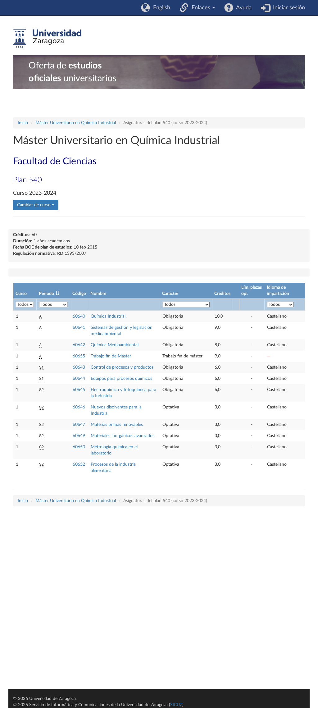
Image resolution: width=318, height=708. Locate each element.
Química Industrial (108, 316)
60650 (79, 447)
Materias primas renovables (117, 424)
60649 (79, 436)
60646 (79, 407)
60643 (79, 367)
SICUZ (176, 705)
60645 (79, 390)
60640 (79, 316)
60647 (79, 424)
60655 (79, 356)
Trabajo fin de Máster (111, 356)
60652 (79, 464)
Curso (21, 293)
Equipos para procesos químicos (121, 378)
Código (79, 293)
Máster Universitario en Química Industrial (75, 123)
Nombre (98, 293)
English (160, 8)
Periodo (46, 293)
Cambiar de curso (34, 205)
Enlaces (200, 8)
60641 (79, 327)
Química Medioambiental (115, 345)
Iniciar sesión (287, 8)
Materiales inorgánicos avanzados (122, 436)
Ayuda (242, 8)
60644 (79, 378)
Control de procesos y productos (122, 367)
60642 (79, 345)
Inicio (23, 123)
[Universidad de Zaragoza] (47, 38)
